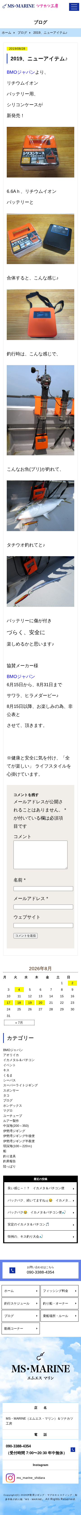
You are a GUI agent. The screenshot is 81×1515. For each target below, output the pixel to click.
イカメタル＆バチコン (19, 1060)
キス (6, 1070)
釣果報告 (9, 1161)
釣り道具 (9, 1156)
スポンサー (11, 1090)
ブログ (22, 32)
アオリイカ (11, 1055)
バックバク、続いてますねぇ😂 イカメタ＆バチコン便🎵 (42, 1200)
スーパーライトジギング (20, 1085)
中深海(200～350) (16, 1125)
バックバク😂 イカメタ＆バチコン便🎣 (37, 1212)
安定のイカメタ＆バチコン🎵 (28, 1224)
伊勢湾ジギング (14, 1131)
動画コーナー (13, 1328)
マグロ (8, 1110)
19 (30, 1002)
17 (8, 1002)
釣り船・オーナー (55, 1303)
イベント (9, 1065)
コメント (23, 836)
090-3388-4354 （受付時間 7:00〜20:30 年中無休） (36, 1449)
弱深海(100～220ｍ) (17, 1146)
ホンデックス (12, 1105)
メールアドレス (31, 898)
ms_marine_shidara (30, 1478)
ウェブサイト (27, 917)
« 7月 (19, 1022)
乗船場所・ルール (55, 1316)
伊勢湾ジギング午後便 (19, 1136)
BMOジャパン (13, 1050)
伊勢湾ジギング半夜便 (19, 1141)
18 (19, 1002)
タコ (6, 1095)
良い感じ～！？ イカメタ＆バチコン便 (36, 1188)
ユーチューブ (12, 1116)
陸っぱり (9, 1166)
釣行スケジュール (16, 1303)
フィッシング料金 (55, 1291)
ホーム (6, 32)
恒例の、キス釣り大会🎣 (25, 1236)
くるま (8, 1075)
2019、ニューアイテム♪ (39, 58)
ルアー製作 (11, 1121)
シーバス (9, 1080)
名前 (20, 879)
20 (40, 1002)
